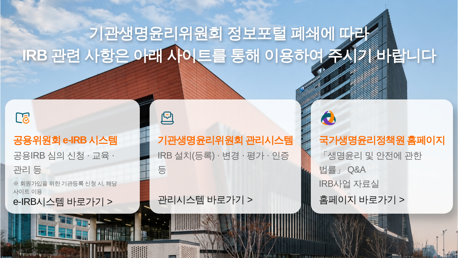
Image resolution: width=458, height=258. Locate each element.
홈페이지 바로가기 (357, 199)
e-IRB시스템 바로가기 (58, 201)
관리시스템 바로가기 (201, 199)
